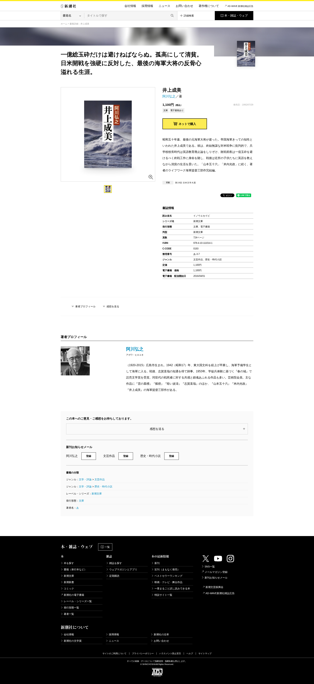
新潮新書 (69, 582)
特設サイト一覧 (163, 594)
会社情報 (130, 5)
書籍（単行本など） (75, 569)
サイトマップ (205, 653)
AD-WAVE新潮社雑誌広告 (220, 593)
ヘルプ (189, 653)
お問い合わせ (184, 5)
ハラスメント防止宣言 (170, 653)
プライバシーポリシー (143, 653)
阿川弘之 (169, 96)
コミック (69, 588)
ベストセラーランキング (168, 575)
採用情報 (147, 5)
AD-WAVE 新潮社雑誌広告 (240, 6)
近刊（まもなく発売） (167, 569)
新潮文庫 (97, 493)
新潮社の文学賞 (73, 640)
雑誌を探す (115, 563)
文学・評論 (85, 479)
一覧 (107, 546)
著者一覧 (69, 613)
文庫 (81, 500)
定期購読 (114, 575)
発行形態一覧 (71, 607)
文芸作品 (99, 479)
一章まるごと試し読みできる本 (172, 588)
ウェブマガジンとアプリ (123, 569)
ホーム (64, 24)
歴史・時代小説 (103, 486)
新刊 (157, 563)
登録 (88, 456)
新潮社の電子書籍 (74, 594)
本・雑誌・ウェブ (236, 15)
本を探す (69, 563)
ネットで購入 (187, 123)
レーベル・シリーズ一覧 (78, 601)
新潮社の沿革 (161, 634)
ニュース (164, 5)
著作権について (209, 5)
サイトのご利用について (114, 653)
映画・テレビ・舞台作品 (168, 582)
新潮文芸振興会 (214, 587)
